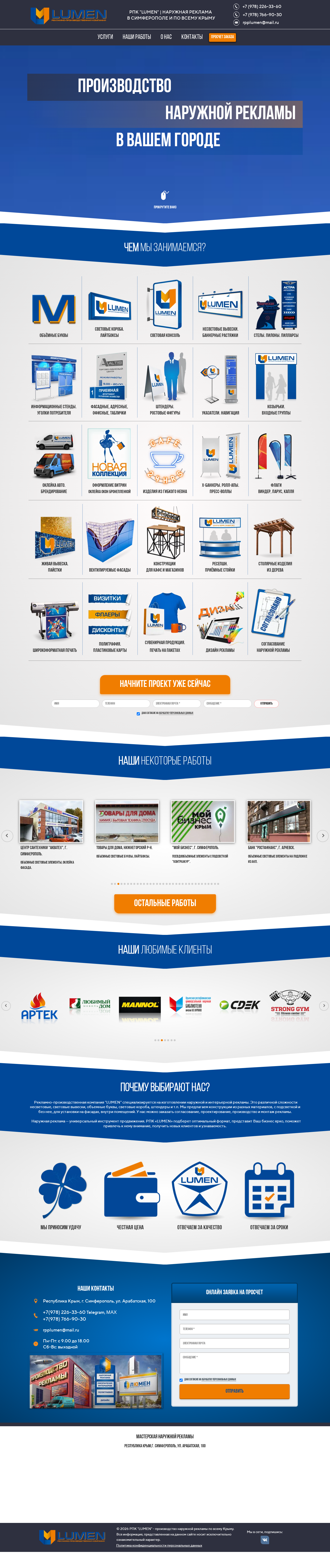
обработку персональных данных (176, 713)
